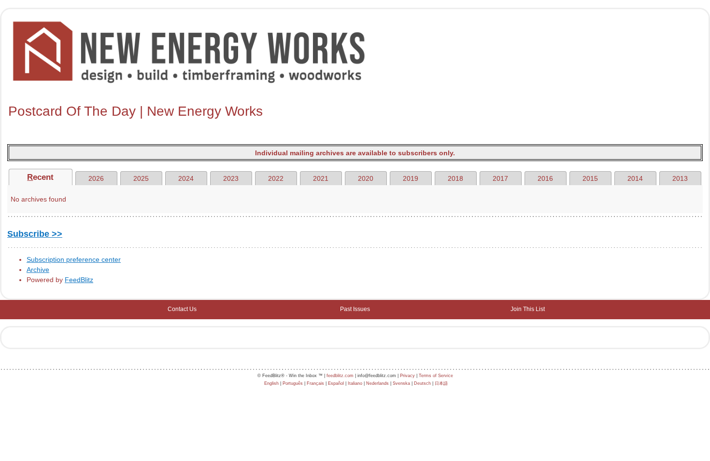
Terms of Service (436, 375)
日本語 (441, 383)
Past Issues (355, 309)
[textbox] (355, 111)
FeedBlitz (79, 280)
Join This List (528, 309)
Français (315, 383)
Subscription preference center (74, 259)
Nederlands (377, 383)
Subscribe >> (34, 234)
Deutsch (422, 383)
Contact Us (182, 309)
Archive (38, 269)
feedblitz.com (340, 375)
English (271, 383)
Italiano (355, 383)
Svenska (401, 383)
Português (293, 383)
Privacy (407, 375)
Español (336, 383)
